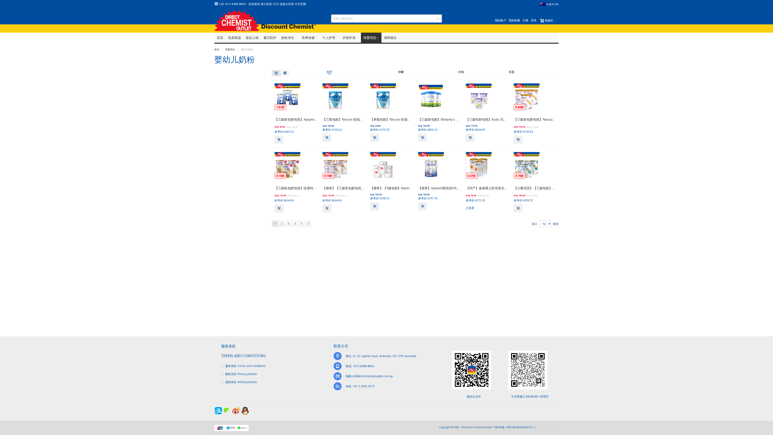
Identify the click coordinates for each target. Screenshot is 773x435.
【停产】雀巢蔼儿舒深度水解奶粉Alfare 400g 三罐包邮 (505, 188)
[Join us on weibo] (236, 409)
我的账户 (500, 20)
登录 (533, 20)
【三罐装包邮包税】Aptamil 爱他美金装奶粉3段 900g (313, 119)
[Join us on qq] (245, 409)
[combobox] (386, 18)
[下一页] (308, 224)
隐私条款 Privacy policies (241, 374)
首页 (217, 49)
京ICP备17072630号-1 (548, 427)
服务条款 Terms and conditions (245, 366)
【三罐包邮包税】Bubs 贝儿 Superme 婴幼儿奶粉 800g (506, 119)
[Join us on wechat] (227, 409)
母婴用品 (230, 49)
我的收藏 (514, 20)
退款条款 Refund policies (241, 382)
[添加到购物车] (279, 140)
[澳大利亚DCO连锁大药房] (265, 20)
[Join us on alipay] (218, 409)
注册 (525, 20)
